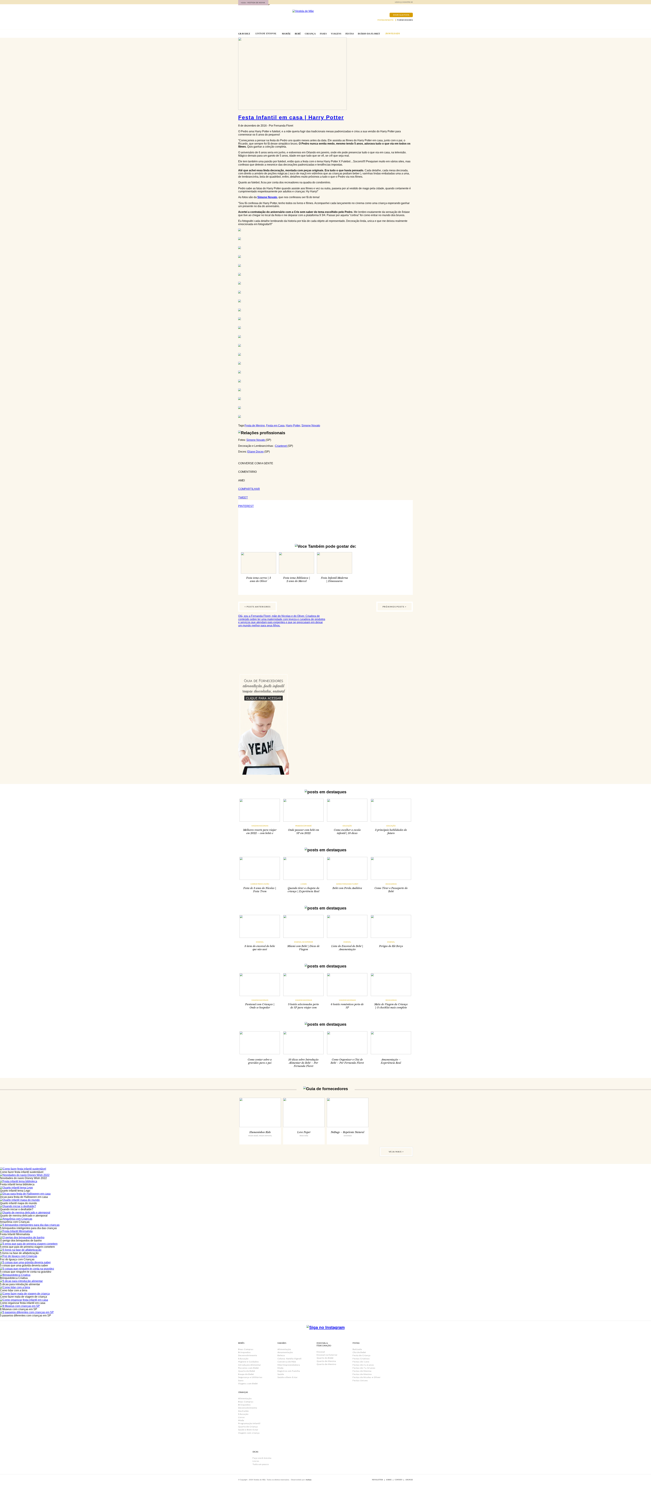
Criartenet (281, 445)
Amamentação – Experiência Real (391, 1061)
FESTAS (350, 34)
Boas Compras (245, 1349)
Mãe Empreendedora (289, 1365)
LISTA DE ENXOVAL (266, 34)
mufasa (308, 1480)
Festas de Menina (362, 1371)
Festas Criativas (361, 1358)
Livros (241, 1417)
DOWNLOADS (393, 34)
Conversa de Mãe (287, 1361)
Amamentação (285, 1352)
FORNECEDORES (405, 20)
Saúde (281, 1374)
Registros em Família (289, 1371)
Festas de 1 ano (361, 1361)
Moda (241, 1420)
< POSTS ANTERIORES (257, 606)
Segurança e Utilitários (250, 1377)
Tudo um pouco (261, 1464)
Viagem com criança (249, 1433)
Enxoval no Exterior (303, 942)
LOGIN (397, 2)
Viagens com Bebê (248, 1383)
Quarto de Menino (326, 1364)
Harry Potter (293, 425)
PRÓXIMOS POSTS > (395, 606)
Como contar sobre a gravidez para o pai (260, 1061)
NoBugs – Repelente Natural (347, 1132)
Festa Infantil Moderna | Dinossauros (334, 579)
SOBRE (389, 1480)
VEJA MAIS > (396, 1151)
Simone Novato (267, 197)
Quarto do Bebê (246, 1371)
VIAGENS (336, 34)
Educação (347, 826)
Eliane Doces (255, 451)
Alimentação (245, 1398)
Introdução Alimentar (249, 1365)
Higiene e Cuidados (248, 1361)
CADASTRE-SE (407, 2)
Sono (240, 1380)
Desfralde (243, 1411)
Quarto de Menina (326, 1361)
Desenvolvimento (247, 1355)
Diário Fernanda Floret (347, 884)
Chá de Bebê (359, 1352)
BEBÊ (298, 34)
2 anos (304, 884)
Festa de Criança (361, 1355)
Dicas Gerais (391, 884)
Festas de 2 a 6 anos (363, 1365)
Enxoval (260, 942)
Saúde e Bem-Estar (248, 1429)
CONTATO (398, 1480)
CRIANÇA (310, 34)
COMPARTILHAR (249, 488)
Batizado (357, 1349)
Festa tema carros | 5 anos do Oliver (258, 579)
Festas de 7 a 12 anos (364, 1368)
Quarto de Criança (248, 1426)
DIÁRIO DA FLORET (369, 34)
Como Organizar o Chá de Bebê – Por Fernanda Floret (347, 1061)
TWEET (243, 497)
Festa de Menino (255, 425)
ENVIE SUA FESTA (401, 15)
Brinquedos (244, 1352)
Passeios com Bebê (303, 826)
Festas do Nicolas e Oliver (367, 1377)
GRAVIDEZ (244, 34)
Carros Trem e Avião (260, 884)
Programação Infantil (249, 1423)
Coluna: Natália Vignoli (290, 1358)
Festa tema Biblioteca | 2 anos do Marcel (296, 579)
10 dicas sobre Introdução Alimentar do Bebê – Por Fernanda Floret (303, 1063)
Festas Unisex (360, 1380)
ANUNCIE (409, 1480)
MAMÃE (286, 34)
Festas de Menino (362, 1374)
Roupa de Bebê (246, 1374)
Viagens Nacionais (259, 826)
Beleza (281, 1355)
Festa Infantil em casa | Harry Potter (291, 117)
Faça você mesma (262, 1458)
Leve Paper (304, 1132)
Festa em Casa (275, 425)
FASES (323, 34)
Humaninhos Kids (260, 1132)
